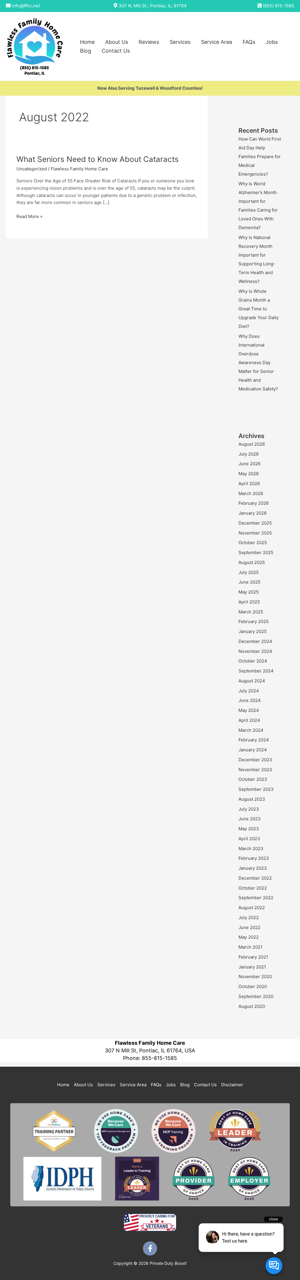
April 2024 (249, 720)
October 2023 (252, 779)
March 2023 (250, 848)
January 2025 (252, 631)
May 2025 (248, 592)
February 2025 (253, 621)
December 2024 (255, 641)
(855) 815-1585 (278, 5)
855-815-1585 (159, 1058)
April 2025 (249, 602)
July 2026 (248, 454)
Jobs (272, 42)
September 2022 (255, 897)
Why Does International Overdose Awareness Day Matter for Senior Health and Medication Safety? (258, 362)
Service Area (216, 42)
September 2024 (256, 671)
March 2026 (250, 493)
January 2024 (252, 750)
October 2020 (252, 986)
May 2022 (248, 937)
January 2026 (252, 513)
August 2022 (251, 907)
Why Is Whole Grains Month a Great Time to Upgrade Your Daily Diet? (258, 308)
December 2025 (255, 523)
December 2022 (255, 878)
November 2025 (255, 533)
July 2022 (248, 917)
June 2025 (249, 582)
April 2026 (249, 483)
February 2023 (253, 858)
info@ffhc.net (26, 5)
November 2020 (255, 976)
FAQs (249, 42)
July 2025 (248, 572)
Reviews (149, 42)
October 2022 (252, 888)
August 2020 (251, 1006)
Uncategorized (31, 169)
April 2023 (249, 838)
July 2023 (248, 809)
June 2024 (249, 700)
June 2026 (249, 463)
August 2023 (251, 799)
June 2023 (249, 818)
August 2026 (251, 444)
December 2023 (255, 759)
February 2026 (253, 503)
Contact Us (116, 51)
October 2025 (252, 542)
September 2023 (256, 789)
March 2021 (250, 947)
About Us (116, 42)
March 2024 (250, 730)
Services (180, 42)
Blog (85, 51)
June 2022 (249, 927)
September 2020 (255, 996)
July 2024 (248, 690)
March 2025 (250, 612)
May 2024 (248, 710)
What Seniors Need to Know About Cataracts (97, 159)
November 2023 (255, 769)
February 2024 (253, 740)
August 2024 (251, 681)
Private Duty (168, 1263)
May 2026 (248, 473)
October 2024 (252, 661)
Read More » (29, 216)
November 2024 (255, 651)
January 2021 (252, 967)
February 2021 (253, 957)
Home (87, 42)
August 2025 (251, 562)
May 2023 (248, 828)
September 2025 (255, 552)
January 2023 (252, 868)
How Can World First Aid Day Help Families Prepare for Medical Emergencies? (259, 156)
